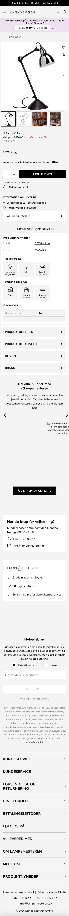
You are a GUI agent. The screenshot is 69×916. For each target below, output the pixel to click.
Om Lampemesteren (22, 851)
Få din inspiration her (32, 490)
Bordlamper (14, 36)
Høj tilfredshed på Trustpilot (41, 3)
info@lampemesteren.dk (29, 545)
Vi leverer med (18, 838)
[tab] (34, 759)
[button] (8, 119)
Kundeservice (17, 759)
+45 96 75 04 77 (24, 539)
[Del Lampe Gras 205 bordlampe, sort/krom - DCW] (63, 54)
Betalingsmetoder (22, 813)
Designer (12, 356)
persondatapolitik (34, 742)
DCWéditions (42, 243)
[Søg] (58, 12)
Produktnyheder (20, 876)
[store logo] (23, 12)
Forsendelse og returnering (19, 786)
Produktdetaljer (19, 332)
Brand (10, 368)
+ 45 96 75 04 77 (45, 898)
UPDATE (32, 27)
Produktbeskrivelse (21, 344)
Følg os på (14, 826)
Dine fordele (16, 801)
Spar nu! (39, 23)
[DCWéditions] (20, 153)
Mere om (11, 863)
